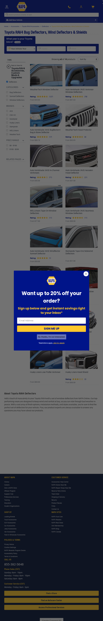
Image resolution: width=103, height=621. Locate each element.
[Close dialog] (86, 274)
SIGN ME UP (51, 329)
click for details (58, 343)
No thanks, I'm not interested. (51, 337)
